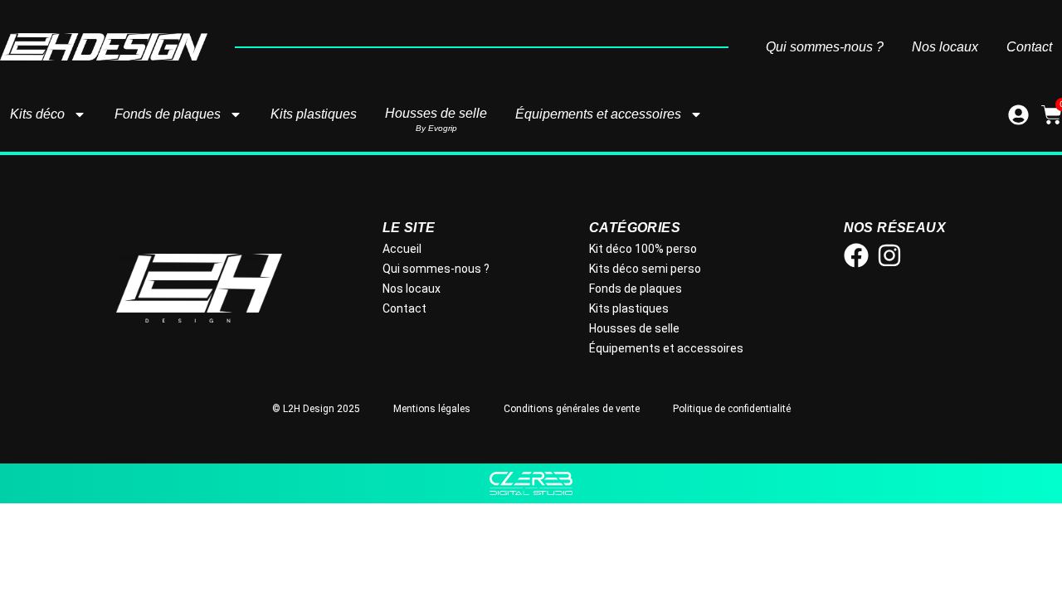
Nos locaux (945, 47)
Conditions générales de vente (572, 409)
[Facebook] (856, 255)
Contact (1029, 47)
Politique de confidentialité (732, 409)
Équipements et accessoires (598, 114)
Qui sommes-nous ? (825, 47)
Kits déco (37, 114)
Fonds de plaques (167, 114)
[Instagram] (889, 255)
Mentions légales (431, 409)
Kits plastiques (313, 114)
